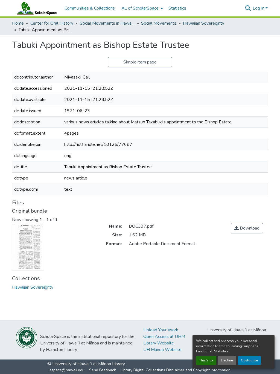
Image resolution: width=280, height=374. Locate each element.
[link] (247, 228)
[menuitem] (141, 8)
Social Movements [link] (158, 23)
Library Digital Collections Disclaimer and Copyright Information (176, 370)
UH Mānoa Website (162, 350)
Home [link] (18, 23)
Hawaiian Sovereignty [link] (203, 23)
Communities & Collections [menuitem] (90, 8)
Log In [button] (259, 8)
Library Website (158, 343)
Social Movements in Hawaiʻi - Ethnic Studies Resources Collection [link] (107, 23)
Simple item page (140, 62)
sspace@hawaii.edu (66, 370)
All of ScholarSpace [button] (140, 8)
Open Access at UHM (164, 337)
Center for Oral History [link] (51, 23)
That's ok (206, 360)
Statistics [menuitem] (177, 8)
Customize (249, 360)
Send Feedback (102, 370)
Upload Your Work (160, 330)
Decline (227, 360)
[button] (35, 8)
